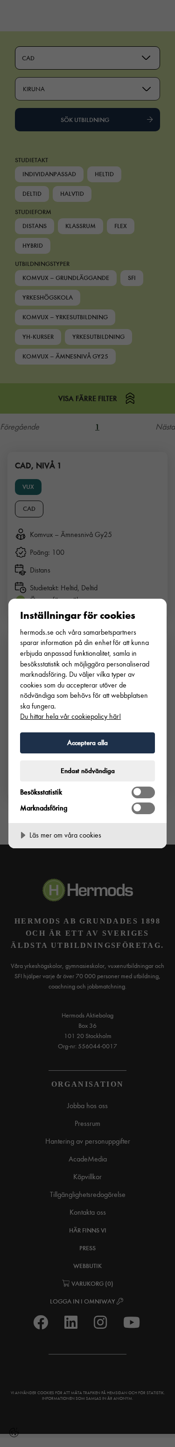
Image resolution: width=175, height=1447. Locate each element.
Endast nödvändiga (88, 770)
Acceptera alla (87, 742)
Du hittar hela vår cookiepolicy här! (70, 716)
